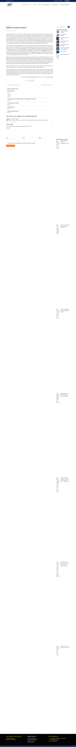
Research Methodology (65, 4)
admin (15, 30)
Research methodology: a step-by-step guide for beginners (64, 310)
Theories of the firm (30, 742)
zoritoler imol (13, 118)
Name (7, 137)
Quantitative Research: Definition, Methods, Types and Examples (64, 395)
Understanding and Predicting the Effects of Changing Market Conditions (21, 98)
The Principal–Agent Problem (13, 102)
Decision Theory (63, 51)
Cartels (8, 94)
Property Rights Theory (64, 54)
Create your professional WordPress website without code (64, 226)
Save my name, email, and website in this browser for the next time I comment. (21, 143)
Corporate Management (46, 4)
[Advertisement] (38, 16)
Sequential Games (11, 107)
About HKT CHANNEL (10, 738)
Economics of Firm (55, 4)
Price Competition (10, 90)
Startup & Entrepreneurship (32, 739)
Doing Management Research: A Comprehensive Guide (64, 142)
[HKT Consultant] (13, 5)
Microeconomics (9, 26)
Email (23, 137)
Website (40, 137)
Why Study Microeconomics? (13, 111)
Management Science (31, 740)
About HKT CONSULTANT (11, 739)
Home (39, 4)
